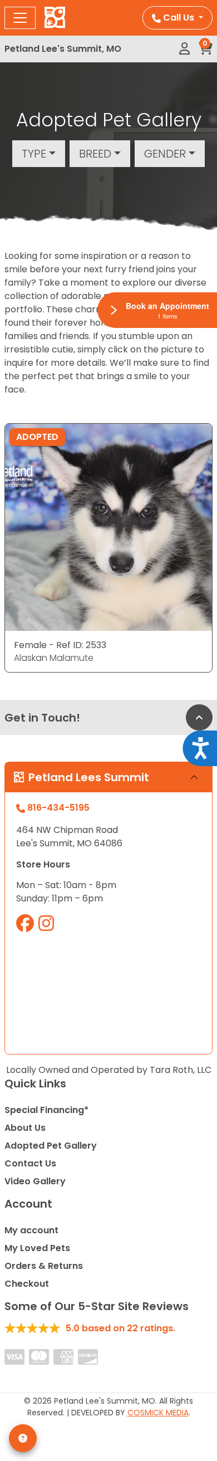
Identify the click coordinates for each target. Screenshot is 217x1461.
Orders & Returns (43, 1265)
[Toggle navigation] (20, 18)
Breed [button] (95, 153)
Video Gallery (35, 1181)
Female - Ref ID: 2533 (60, 645)
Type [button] (34, 153)
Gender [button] (165, 153)
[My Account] (184, 49)
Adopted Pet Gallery (50, 1145)
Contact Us (30, 1163)
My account (31, 1230)
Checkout (26, 1283)
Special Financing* (46, 1110)
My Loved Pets (37, 1248)
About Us (25, 1127)
